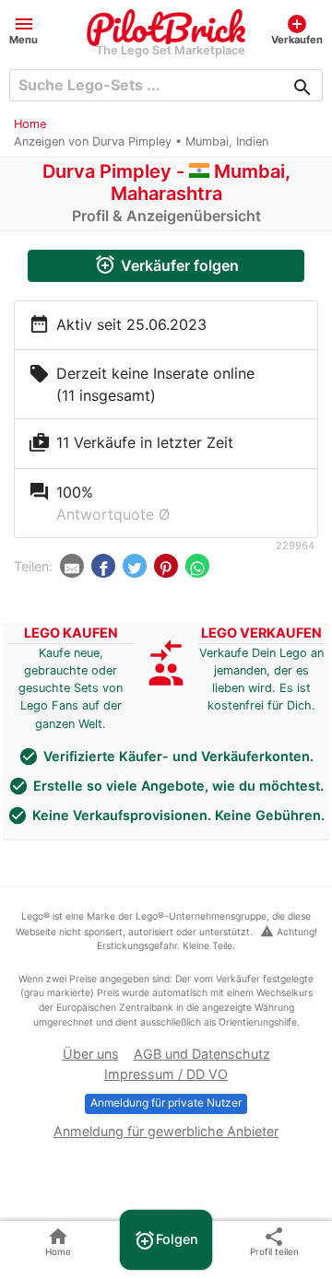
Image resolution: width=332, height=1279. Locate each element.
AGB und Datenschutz (202, 1054)
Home (30, 124)
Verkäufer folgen (166, 264)
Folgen (166, 1240)
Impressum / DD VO (166, 1074)
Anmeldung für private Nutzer (166, 1102)
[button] (23, 29)
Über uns (91, 1054)
